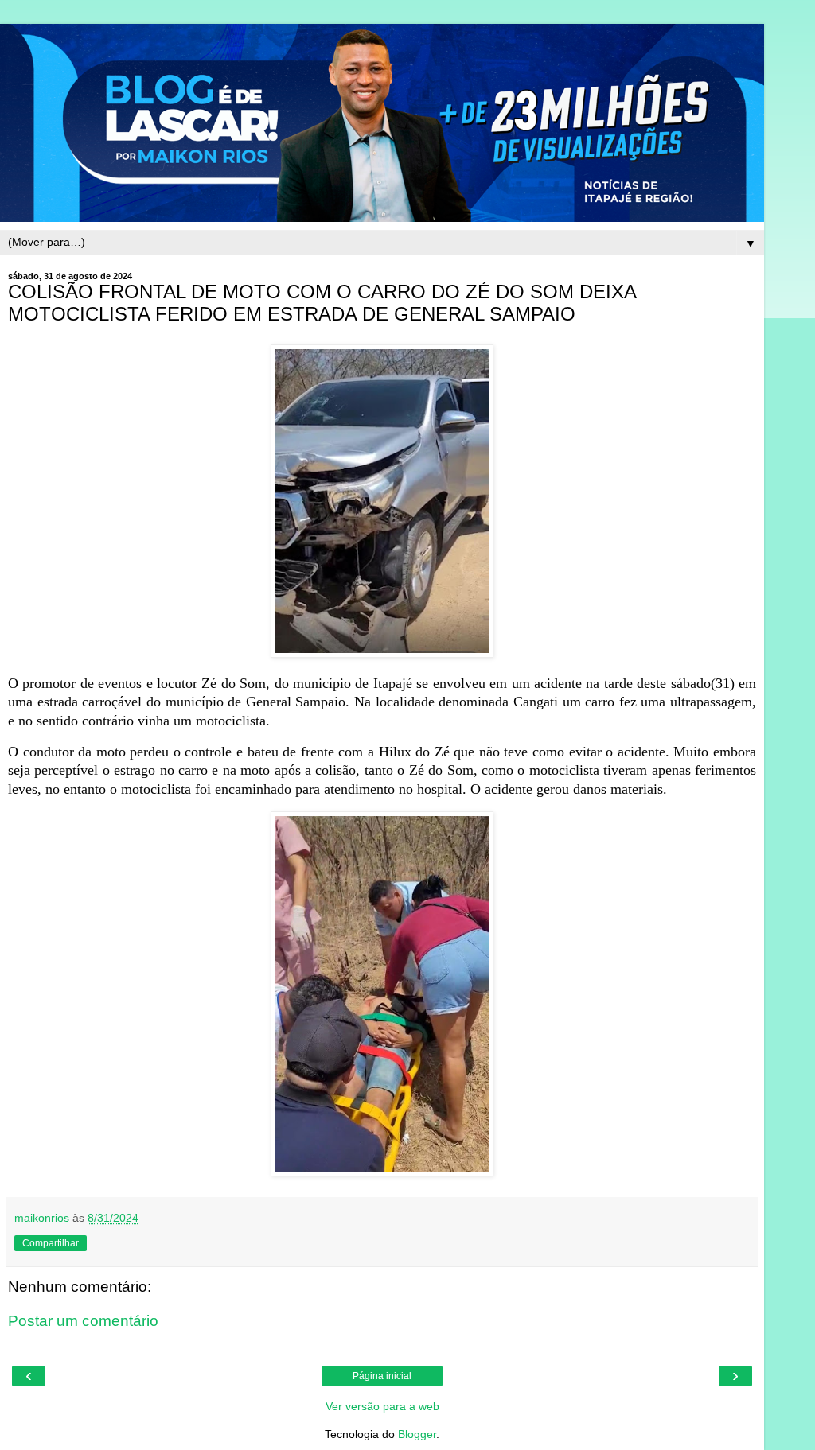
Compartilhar (50, 1243)
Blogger (417, 1434)
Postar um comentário (83, 1320)
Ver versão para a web (382, 1406)
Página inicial (382, 1376)
